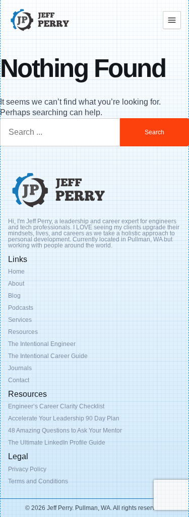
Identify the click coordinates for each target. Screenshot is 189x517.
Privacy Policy (27, 469)
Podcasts (20, 307)
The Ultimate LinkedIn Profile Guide (56, 442)
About (16, 283)
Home (16, 271)
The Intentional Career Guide (48, 356)
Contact (18, 380)
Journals (20, 368)
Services (20, 319)
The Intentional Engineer (42, 344)
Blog (14, 295)
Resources (23, 331)
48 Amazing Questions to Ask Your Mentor (65, 430)
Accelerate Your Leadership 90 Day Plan (63, 418)
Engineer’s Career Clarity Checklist (56, 406)
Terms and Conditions (38, 481)
